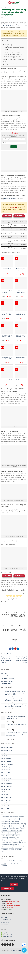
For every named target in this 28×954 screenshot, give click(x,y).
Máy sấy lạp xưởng (6, 778)
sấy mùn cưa (19, 832)
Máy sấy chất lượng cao (7, 764)
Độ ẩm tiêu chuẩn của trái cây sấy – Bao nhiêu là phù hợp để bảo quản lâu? (15, 699)
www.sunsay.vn (8, 909)
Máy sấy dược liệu (5, 769)
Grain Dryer (4, 860)
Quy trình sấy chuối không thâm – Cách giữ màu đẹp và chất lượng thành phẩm (16, 705)
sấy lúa (12, 830)
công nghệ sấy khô (14, 816)
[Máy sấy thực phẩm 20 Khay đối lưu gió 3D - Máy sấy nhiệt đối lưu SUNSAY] (7, 327)
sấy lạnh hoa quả (18, 830)
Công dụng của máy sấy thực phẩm (13, 46)
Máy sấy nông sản (5, 789)
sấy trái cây (16, 844)
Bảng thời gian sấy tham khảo (10, 63)
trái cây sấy (11, 849)
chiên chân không (5, 816)
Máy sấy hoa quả (5, 772)
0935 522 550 (10, 907)
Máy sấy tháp (4, 794)
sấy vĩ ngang (11, 846)
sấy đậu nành (18, 846)
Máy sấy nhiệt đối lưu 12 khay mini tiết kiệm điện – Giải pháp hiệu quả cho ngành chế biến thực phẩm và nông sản (7, 269)
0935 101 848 (9, 903)
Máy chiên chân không (6, 750)
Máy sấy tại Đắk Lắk (15, 823)
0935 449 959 (17, 905)
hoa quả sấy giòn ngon (6, 819)
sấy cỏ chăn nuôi (5, 828)
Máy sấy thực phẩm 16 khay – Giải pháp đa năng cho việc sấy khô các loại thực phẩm (7, 380)
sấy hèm (22, 828)
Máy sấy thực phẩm (6, 797)
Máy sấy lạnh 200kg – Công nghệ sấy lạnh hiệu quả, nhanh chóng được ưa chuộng (20, 291)
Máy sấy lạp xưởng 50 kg (20, 358)
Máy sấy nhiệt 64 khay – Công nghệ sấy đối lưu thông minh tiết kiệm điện (20, 269)
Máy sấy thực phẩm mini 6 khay (20, 380)
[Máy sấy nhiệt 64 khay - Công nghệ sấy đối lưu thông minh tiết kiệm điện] (21, 261)
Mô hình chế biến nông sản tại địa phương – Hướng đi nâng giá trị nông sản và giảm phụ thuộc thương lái (15, 693)
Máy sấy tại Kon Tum (6, 823)
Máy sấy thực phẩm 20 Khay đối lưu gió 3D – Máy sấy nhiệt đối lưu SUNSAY (7, 336)
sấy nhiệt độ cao (9, 835)
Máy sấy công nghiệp (6, 767)
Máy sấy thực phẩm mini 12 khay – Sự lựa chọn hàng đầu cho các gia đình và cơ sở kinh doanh (21, 336)
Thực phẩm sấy (5, 849)
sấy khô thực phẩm (5, 830)
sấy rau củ (19, 837)
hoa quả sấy (21, 816)
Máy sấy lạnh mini (5, 863)
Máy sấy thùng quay (6, 800)
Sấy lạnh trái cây (5, 832)
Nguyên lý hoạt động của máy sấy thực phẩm (14, 48)
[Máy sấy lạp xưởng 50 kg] (21, 350)
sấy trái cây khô (5, 846)
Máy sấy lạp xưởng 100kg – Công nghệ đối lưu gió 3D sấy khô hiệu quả (7, 314)
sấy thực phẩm (23, 842)
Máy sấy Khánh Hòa (6, 821)
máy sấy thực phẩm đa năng (9, 653)
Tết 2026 (3, 851)
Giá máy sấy (4, 7)
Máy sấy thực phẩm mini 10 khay (13, 56)
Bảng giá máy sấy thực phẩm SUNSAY (12, 51)
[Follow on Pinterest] (13, 944)
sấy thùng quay (11, 840)
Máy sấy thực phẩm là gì (8, 44)
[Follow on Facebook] (2, 944)
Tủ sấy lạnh (4, 865)
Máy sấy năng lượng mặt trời (8, 780)
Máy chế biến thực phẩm (7, 747)
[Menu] (2, 2)
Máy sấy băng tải (5, 756)
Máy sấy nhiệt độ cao (6, 783)
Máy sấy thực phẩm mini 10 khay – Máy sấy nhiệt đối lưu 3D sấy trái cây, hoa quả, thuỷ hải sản (21, 314)
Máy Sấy (3, 753)
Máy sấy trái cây (5, 806)
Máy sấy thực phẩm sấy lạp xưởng (11, 58)
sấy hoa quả (16, 828)
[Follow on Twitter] (7, 944)
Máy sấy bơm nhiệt (6, 758)
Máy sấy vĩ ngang (5, 808)
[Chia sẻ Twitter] (12, 648)
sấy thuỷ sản (4, 840)
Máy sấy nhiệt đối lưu (6, 786)
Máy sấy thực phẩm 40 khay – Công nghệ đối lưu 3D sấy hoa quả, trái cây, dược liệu (7, 358)
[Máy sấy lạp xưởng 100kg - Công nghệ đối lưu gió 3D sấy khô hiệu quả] (7, 305)
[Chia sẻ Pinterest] (15, 648)
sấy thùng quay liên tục (20, 840)
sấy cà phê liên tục (5, 825)
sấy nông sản (17, 835)
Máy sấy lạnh (4, 775)
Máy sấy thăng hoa (6, 792)
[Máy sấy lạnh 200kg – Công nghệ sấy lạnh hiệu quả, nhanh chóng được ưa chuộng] (21, 283)
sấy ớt (24, 846)
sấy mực (3, 835)
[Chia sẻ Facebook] (10, 648)
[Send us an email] (10, 944)
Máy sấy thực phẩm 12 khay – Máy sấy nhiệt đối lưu (13, 60)
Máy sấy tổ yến (5, 803)
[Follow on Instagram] (5, 944)
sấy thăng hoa (16, 842)
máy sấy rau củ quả (15, 821)
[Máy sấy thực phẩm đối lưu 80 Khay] (7, 283)
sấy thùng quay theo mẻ (6, 842)
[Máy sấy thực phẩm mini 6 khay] (21, 372)
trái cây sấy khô (18, 849)
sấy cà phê (23, 823)
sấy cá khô (12, 825)
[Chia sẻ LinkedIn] (18, 648)
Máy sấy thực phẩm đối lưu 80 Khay (7, 291)
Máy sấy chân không (6, 761)
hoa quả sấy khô (15, 819)
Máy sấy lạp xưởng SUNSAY (15, 863)
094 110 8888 (16, 901)
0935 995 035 (10, 905)
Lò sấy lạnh (9, 860)
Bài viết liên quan (7, 64)
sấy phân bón (4, 837)
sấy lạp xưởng (12, 832)
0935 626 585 (9, 901)
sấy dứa (11, 828)
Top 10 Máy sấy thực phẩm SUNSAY (11, 52)
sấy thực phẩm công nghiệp (7, 844)
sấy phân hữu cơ (11, 837)
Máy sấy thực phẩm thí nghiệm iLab (13, 54)
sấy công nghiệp (19, 825)
